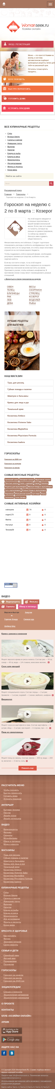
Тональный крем (15, 409)
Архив (5, 1022)
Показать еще (28, 768)
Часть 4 (38, 1087)
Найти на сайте (14, 176)
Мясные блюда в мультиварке (40, 487)
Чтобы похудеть (11, 790)
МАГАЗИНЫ (8, 850)
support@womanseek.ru (11, 1078)
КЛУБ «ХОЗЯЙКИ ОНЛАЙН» (16, 1016)
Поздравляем (10, 961)
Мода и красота (11, 844)
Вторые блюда (10, 895)
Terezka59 (10, 530)
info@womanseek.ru (21, 1075)
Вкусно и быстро (11, 612)
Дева (10, 303)
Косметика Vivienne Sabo (19, 422)
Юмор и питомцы (12, 841)
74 (30, 510)
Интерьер (7, 805)
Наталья (9, 525)
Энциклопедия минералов (16, 997)
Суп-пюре (36, 494)
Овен (10, 286)
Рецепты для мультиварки (15, 487)
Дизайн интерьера (12, 818)
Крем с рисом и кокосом (14, 633)
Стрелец (34, 293)
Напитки (7, 907)
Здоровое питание (12, 942)
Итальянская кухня (22, 494)
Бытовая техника (12, 810)
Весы (32, 286)
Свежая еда (29, 619)
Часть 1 (16, 1087)
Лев (9, 300)
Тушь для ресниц (15, 383)
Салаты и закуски (12, 898)
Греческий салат (11, 479)
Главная (8, 194)
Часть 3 (31, 1087)
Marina (8, 520)
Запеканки (9, 497)
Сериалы (8, 835)
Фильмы (7, 832)
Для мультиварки (12, 919)
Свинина (44, 483)
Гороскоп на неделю (12, 463)
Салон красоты (11, 944)
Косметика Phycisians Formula (21, 436)
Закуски (28, 612)
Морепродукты (11, 916)
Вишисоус (6, 699)
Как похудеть (10, 936)
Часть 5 (46, 1087)
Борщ (43, 494)
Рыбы (32, 303)
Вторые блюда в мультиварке (34, 490)
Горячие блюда (11, 619)
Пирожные (9, 494)
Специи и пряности (13, 992)
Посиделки (9, 964)
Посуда (7, 812)
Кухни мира (9, 925)
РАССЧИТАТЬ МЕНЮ (12, 785)
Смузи (36, 483)
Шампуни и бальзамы (17, 396)
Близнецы (13, 293)
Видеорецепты (11, 829)
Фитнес (7, 938)
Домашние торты (12, 901)
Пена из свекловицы (12, 732)
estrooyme (10, 510)
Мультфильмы (10, 838)
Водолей (34, 300)
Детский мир (10, 958)
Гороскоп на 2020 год (13, 459)
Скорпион (35, 290)
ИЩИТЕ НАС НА (10, 1047)
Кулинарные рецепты (15, 887)
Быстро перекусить (13, 793)
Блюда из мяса (11, 913)
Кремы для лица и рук (18, 402)
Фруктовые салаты (42, 479)
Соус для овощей (10, 666)
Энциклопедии (11, 987)
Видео (5, 824)
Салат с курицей (26, 483)
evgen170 (10, 515)
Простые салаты (11, 483)
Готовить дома (10, 796)
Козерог (34, 296)
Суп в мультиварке (12, 490)
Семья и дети (9, 950)
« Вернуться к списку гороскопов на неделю (22, 279)
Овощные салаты (27, 479)
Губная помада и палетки (19, 389)
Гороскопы (20, 194)
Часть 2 (23, 1087)
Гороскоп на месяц (12, 468)
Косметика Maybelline (17, 429)
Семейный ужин (11, 955)
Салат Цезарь (20, 497)
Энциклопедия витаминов (16, 995)
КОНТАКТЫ (7, 1010)
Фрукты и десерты (12, 922)
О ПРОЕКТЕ (7, 1003)
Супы (6, 892)
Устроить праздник (12, 799)
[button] (27, 44)
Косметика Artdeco (16, 416)
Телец (10, 290)
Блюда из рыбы (11, 910)
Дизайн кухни (10, 815)
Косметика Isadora (16, 442)
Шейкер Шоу (9, 626)
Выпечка (8, 904)
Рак (9, 296)
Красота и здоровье (14, 931)
